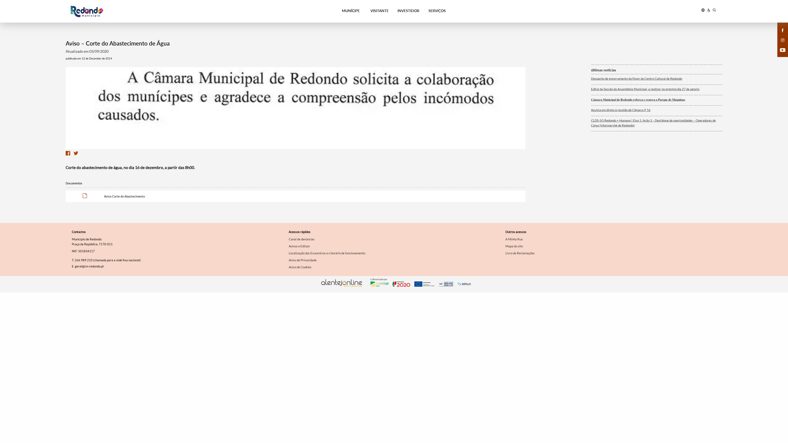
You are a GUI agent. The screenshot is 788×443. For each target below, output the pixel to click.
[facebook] (783, 29)
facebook (780, 34)
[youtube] (783, 49)
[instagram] (783, 39)
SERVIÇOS (437, 10)
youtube (780, 54)
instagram (780, 44)
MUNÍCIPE (351, 10)
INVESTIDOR (408, 10)
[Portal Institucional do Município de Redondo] (150, 11)
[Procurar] (714, 10)
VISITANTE (379, 10)
